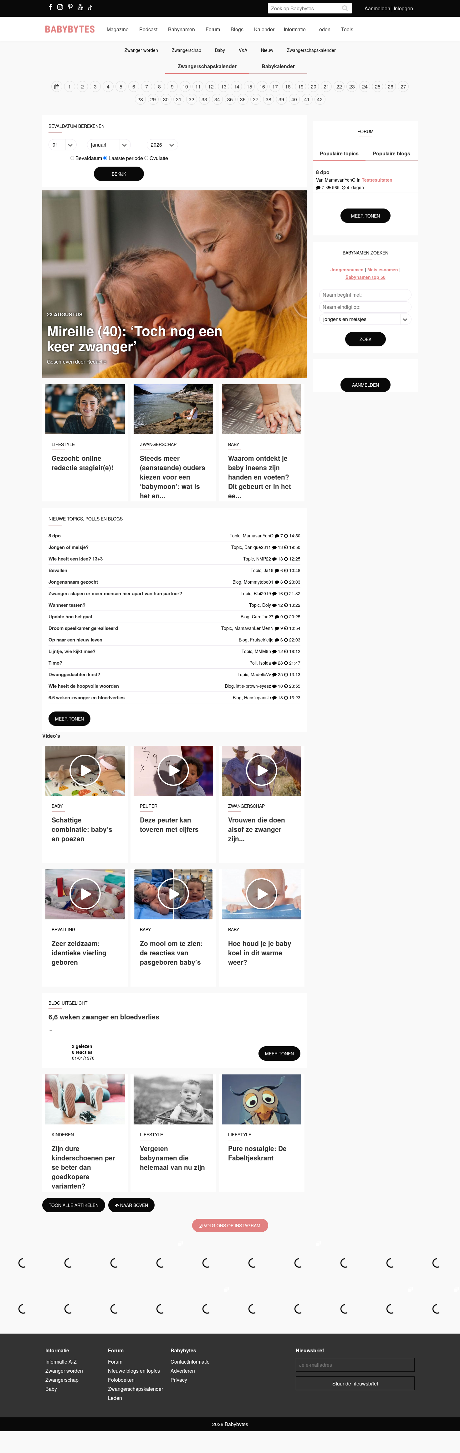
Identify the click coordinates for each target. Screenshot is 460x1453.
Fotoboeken (121, 1379)
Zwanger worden (141, 50)
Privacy (179, 1379)
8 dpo (55, 535)
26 (390, 86)
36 (243, 99)
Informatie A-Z (61, 1361)
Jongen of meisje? (69, 547)
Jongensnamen (347, 269)
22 (339, 86)
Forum (213, 29)
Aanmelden (377, 8)
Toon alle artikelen (74, 1205)
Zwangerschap (186, 50)
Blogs (237, 29)
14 (236, 86)
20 (313, 86)
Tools (347, 29)
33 (204, 99)
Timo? (55, 662)
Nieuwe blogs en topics (134, 1370)
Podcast (148, 29)
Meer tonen (69, 719)
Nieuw (267, 50)
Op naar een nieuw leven (75, 639)
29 (153, 99)
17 (275, 86)
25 (378, 86)
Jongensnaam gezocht (73, 581)
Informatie (295, 29)
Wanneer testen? (67, 604)
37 (255, 99)
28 (140, 99)
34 (217, 99)
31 (178, 99)
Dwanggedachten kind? (74, 674)
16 (262, 86)
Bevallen (58, 570)
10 (185, 86)
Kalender (264, 29)
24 (365, 86)
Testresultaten (377, 180)
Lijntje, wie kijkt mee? (72, 651)
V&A (243, 50)
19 (301, 86)
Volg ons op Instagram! (232, 1225)
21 (326, 86)
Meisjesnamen (382, 269)
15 (249, 86)
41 (307, 99)
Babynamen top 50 (365, 277)
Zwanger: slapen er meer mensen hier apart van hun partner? (115, 593)
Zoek (365, 339)
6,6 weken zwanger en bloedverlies (87, 697)
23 (352, 86)
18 (288, 86)
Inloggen (403, 8)
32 (191, 99)
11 (198, 86)
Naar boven (133, 1205)
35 (230, 99)
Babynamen (181, 29)
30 (166, 99)
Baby (220, 50)
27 (403, 86)
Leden (323, 29)
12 (211, 86)
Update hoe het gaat (70, 616)
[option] (230, 93)
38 (268, 99)
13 (224, 86)
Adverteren (183, 1370)
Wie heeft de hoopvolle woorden (84, 685)
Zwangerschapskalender (311, 50)
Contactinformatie (190, 1361)
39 (281, 99)
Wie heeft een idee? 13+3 (76, 558)
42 (320, 99)
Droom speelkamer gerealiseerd (83, 628)
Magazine (118, 29)
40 (294, 99)
